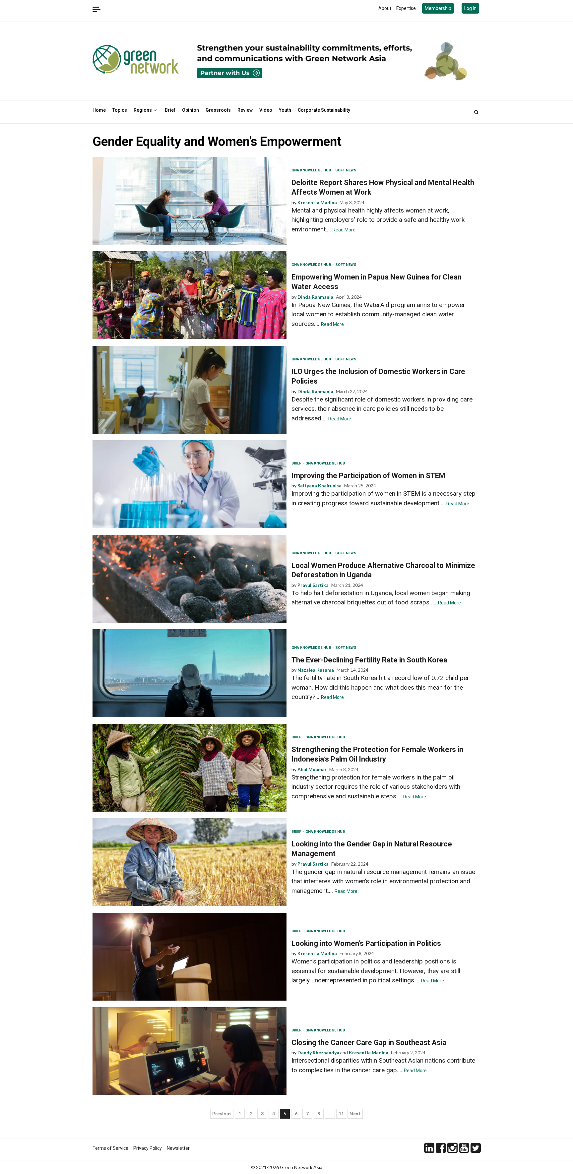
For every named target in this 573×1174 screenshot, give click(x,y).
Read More (344, 229)
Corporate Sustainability (324, 110)
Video (265, 110)
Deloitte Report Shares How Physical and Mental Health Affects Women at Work (189, 201)
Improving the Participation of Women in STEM (189, 484)
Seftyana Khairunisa (319, 485)
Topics (119, 110)
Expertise (406, 8)
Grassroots (218, 110)
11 (341, 1113)
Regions (143, 110)
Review (245, 110)
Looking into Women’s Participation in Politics (189, 957)
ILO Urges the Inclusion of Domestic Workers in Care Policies (189, 390)
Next (355, 1113)
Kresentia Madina (317, 202)
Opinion (190, 110)
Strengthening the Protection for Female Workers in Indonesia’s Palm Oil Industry (189, 768)
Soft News (345, 170)
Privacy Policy (147, 1148)
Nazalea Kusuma (315, 670)
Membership (438, 8)
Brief (170, 110)
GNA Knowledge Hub (311, 170)
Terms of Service (110, 1148)
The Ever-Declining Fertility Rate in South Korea (189, 673)
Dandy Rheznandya (318, 1052)
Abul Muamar (312, 769)
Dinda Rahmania (315, 297)
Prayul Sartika (313, 585)
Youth (285, 110)
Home (99, 110)
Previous (221, 1113)
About (384, 8)
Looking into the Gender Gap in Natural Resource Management (189, 862)
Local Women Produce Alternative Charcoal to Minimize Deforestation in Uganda (189, 579)
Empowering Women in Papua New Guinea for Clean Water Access (189, 295)
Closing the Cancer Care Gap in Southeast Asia (189, 1051)
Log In (470, 8)
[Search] (476, 112)
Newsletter (178, 1148)
